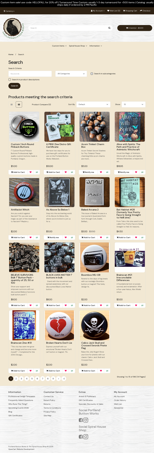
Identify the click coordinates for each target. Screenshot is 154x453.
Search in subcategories (105, 73)
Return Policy (49, 400)
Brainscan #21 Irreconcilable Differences (124, 277)
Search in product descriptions (25, 79)
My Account (119, 396)
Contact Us (49, 396)
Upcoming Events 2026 (18, 408)
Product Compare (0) (41, 104)
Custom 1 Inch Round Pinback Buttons (22, 145)
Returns (47, 404)
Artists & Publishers (87, 396)
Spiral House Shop (77, 46)
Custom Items (58, 46)
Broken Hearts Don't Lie (59, 342)
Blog (10, 411)
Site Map (47, 415)
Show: (117, 104)
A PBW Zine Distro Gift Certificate (58, 145)
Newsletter (118, 408)
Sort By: (71, 104)
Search (21, 54)
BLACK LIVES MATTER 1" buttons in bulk (59, 276)
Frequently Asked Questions (20, 400)
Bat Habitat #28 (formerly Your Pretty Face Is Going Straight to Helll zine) (129, 213)
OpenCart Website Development (21, 449)
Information (95, 46)
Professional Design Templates (21, 396)
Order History (120, 400)
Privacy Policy (50, 411)
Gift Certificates (15, 415)
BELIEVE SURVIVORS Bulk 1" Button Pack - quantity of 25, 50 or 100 (22, 279)
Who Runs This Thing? (17, 404)
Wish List (118, 404)
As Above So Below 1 (57, 209)
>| (64, 378)
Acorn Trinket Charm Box (92, 145)
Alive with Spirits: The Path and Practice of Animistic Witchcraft (128, 147)
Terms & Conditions (52, 408)
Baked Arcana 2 (90, 209)
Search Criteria (15, 68)
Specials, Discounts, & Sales (91, 404)
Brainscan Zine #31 (21, 342)
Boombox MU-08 (90, 275)
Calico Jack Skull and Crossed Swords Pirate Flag (94, 345)
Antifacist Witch (20, 209)
